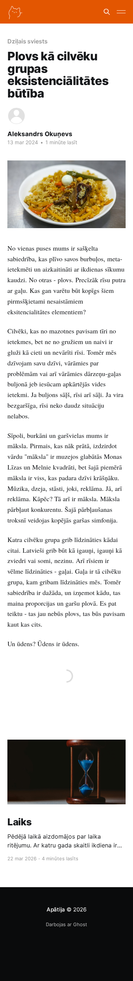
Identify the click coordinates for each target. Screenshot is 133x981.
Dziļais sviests (27, 41)
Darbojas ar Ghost (66, 924)
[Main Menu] (121, 11)
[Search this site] (107, 12)
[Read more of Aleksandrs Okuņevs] (16, 116)
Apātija (56, 909)
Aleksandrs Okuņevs (39, 134)
